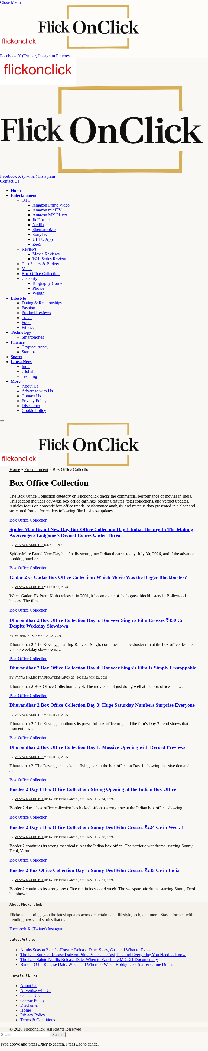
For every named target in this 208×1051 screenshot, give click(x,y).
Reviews (29, 249)
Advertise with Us (37, 391)
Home (16, 190)
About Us (30, 386)
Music (27, 268)
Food (26, 322)
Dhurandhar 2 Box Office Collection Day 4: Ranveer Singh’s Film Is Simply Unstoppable (102, 667)
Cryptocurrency (35, 347)
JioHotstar (41, 219)
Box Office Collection (41, 273)
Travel (27, 317)
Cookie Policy (34, 410)
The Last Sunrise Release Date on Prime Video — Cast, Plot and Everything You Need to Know (103, 954)
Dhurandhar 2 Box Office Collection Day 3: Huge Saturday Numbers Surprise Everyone (102, 705)
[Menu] (2, 421)
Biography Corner (48, 283)
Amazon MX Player (49, 215)
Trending (29, 376)
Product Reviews (36, 312)
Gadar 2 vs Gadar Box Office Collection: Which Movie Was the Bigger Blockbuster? (98, 577)
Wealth (38, 293)
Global (27, 371)
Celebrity (29, 278)
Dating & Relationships (42, 303)
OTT (26, 200)
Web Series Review (49, 259)
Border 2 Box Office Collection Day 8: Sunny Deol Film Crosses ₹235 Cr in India (94, 870)
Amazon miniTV (47, 210)
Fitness (28, 327)
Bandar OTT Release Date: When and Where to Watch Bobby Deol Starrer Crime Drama (97, 964)
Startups (28, 352)
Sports (16, 357)
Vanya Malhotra (29, 545)
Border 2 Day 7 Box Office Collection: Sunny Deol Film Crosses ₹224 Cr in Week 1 (96, 827)
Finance (18, 342)
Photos (38, 288)
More (16, 381)
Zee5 (36, 244)
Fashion (28, 307)
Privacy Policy (34, 400)
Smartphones (33, 337)
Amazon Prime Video (51, 205)
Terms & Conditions (37, 1020)
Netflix (38, 224)
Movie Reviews (46, 254)
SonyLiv (39, 234)
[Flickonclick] (70, 464)
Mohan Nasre (26, 635)
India (26, 366)
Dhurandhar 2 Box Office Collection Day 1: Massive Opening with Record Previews (97, 747)
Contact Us (9, 181)
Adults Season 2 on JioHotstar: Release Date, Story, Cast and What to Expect (86, 949)
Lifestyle (18, 298)
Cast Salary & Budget (40, 263)
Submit (57, 1035)
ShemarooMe (44, 229)
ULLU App (42, 239)
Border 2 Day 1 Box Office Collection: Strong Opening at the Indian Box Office (92, 789)
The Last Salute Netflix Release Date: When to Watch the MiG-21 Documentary (89, 959)
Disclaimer (31, 405)
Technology (21, 332)
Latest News (21, 362)
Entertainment (24, 195)
